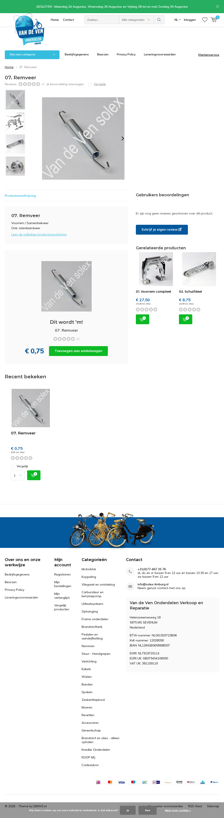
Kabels (86, 669)
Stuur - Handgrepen (96, 654)
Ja (127, 810)
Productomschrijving (20, 196)
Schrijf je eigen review (160, 229)
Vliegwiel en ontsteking (98, 584)
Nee (147, 810)
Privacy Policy (126, 54)
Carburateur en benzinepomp (92, 594)
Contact (68, 19)
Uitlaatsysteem (92, 604)
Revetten (88, 715)
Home (55, 19)
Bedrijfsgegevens (77, 54)
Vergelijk (22, 466)
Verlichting (89, 661)
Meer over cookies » (178, 810)
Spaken (87, 692)
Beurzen (102, 54)
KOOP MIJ (88, 757)
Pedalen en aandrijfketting (92, 636)
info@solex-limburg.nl (153, 584)
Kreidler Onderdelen (96, 750)
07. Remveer (23, 433)
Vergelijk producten (61, 607)
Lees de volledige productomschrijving (38, 234)
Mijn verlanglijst (62, 596)
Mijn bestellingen (62, 584)
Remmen (88, 646)
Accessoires (90, 723)
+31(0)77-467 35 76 (152, 569)
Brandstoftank (92, 627)
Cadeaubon (90, 765)
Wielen (87, 677)
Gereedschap (91, 730)
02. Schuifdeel (190, 292)
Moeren (87, 707)
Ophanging (90, 611)
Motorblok (89, 569)
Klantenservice (208, 55)
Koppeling (89, 577)
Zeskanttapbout (93, 700)
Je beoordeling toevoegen (65, 84)
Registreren (62, 574)
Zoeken (159, 19)
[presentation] (122, 138)
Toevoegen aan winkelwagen (78, 351)
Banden (87, 684)
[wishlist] (204, 19)
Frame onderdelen (95, 619)
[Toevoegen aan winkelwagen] (33, 475)
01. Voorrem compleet (153, 292)
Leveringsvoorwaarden (160, 54)
